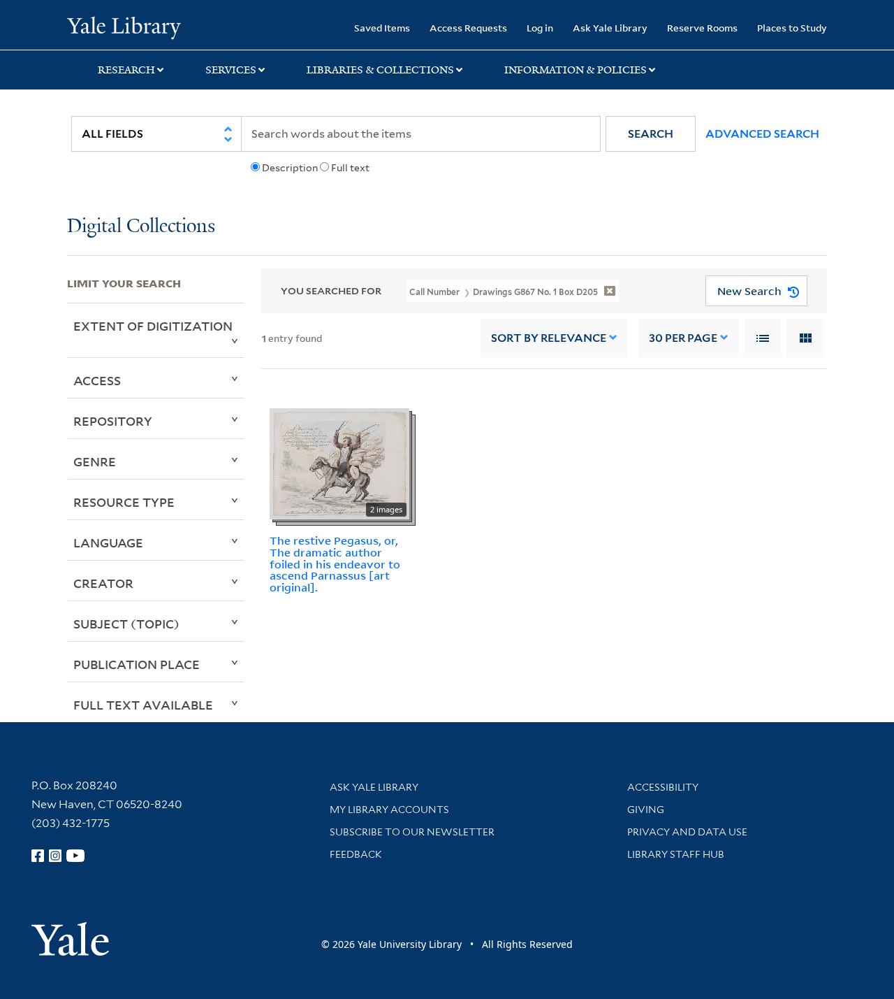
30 (683, 338)
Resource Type (124, 502)
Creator (103, 583)
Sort (548, 338)
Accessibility (662, 787)
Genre (94, 461)
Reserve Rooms (702, 27)
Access (97, 380)
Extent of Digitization (153, 325)
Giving (645, 809)
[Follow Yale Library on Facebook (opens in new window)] (37, 855)
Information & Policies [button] (575, 70)
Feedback (356, 854)
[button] (651, 134)
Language (108, 542)
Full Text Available (143, 704)
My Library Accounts (389, 809)
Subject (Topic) (126, 623)
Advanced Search (762, 134)
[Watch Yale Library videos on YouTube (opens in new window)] (75, 855)
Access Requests (468, 27)
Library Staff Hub (675, 854)
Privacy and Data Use (687, 832)
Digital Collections (141, 227)
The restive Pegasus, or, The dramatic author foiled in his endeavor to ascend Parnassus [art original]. (335, 563)
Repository (112, 420)
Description (290, 167)
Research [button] (126, 70)
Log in (540, 27)
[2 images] (339, 462)
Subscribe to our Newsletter (412, 832)
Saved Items (382, 27)
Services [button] (230, 70)
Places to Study (792, 27)
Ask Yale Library (610, 27)
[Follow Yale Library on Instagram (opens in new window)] (55, 855)
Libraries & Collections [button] (380, 70)
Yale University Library (124, 26)
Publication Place (136, 664)
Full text (350, 167)
